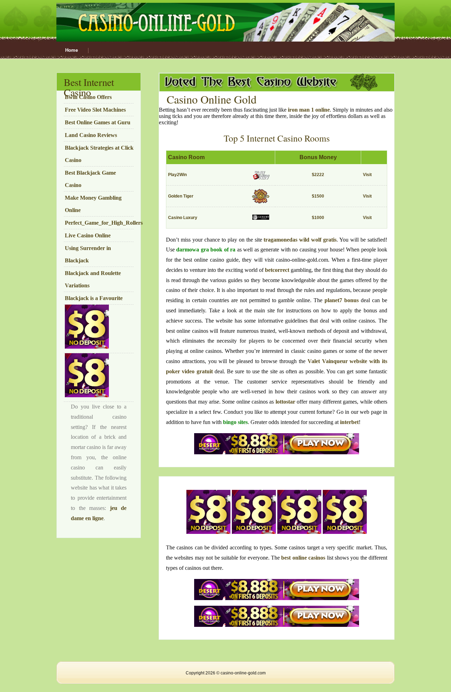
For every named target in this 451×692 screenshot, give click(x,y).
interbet (349, 422)
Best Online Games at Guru (97, 122)
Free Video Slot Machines (95, 110)
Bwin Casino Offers (88, 97)
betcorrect (277, 270)
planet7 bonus (342, 300)
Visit (367, 174)
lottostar (285, 402)
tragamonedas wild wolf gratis (300, 240)
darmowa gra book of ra (205, 250)
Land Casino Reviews (91, 135)
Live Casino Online (88, 235)
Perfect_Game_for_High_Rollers (104, 223)
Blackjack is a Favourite (94, 298)
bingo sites (235, 422)
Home (71, 50)
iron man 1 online (309, 110)
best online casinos (303, 558)
